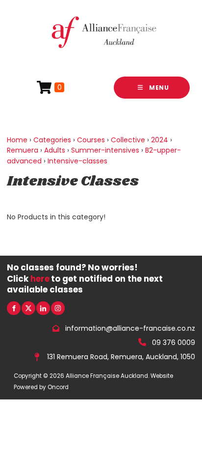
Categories (52, 140)
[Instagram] (58, 308)
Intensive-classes (77, 161)
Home (17, 140)
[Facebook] (14, 308)
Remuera (22, 150)
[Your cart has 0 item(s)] (50, 88)
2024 (159, 140)
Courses (91, 140)
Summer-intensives (105, 150)
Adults (54, 150)
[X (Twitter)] (28, 308)
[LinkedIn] (43, 308)
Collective (128, 140)
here (40, 279)
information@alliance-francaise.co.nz (130, 328)
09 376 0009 (173, 342)
